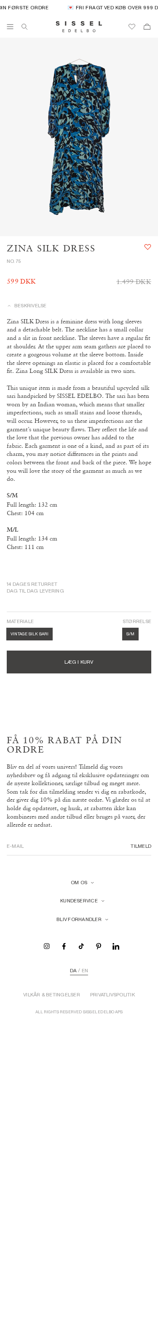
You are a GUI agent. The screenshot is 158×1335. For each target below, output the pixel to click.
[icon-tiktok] (81, 946)
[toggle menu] (10, 26)
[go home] (79, 27)
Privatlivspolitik (112, 994)
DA (73, 970)
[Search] (24, 26)
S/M (130, 634)
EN (85, 970)
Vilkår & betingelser (51, 994)
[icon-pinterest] (98, 946)
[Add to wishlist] (147, 247)
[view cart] (147, 26)
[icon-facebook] (64, 946)
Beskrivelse (30, 305)
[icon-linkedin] (115, 946)
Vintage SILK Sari (29, 634)
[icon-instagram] (46, 946)
